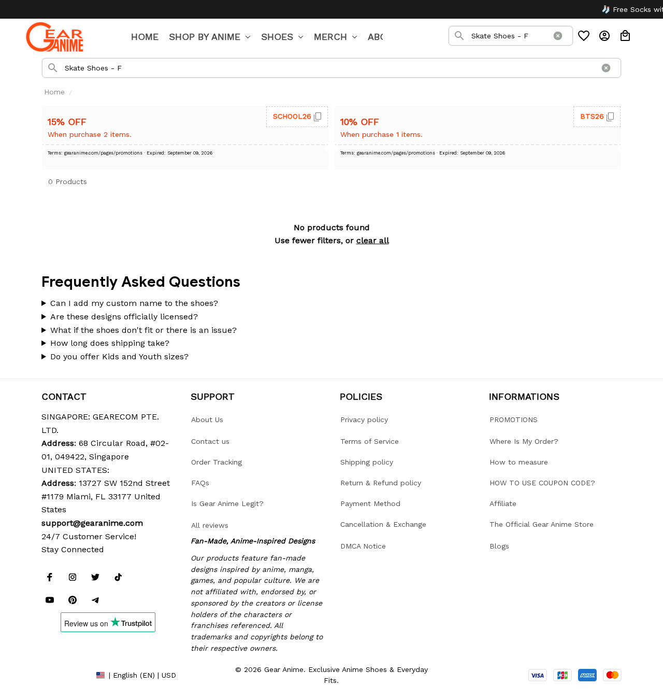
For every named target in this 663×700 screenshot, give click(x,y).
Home (54, 92)
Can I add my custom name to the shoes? (134, 303)
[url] (92, 523)
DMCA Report (64, 674)
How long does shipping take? (109, 343)
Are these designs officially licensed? (124, 316)
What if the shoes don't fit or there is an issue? (143, 330)
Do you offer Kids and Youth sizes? (119, 356)
